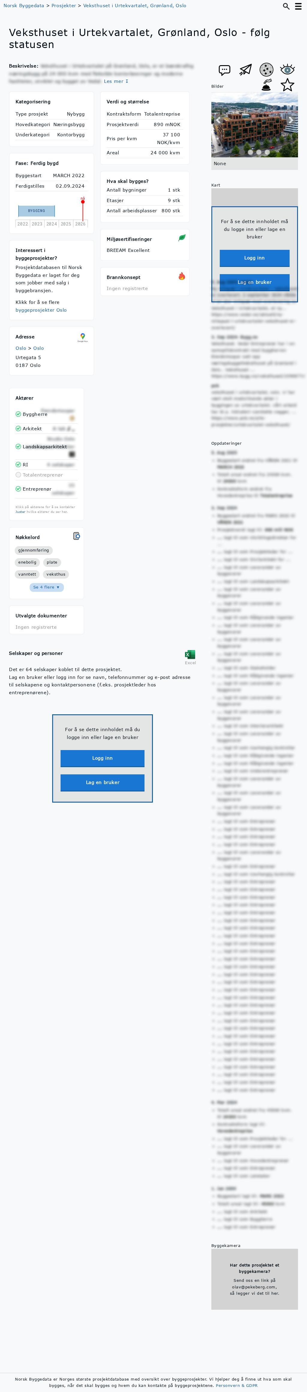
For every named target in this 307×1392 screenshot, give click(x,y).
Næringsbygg (69, 124)
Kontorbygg (71, 134)
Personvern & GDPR (237, 1385)
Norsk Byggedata (24, 5)
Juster (20, 511)
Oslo (21, 348)
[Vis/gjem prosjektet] (287, 69)
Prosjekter (64, 5)
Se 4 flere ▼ (46, 587)
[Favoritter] (287, 84)
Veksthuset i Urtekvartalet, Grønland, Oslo (134, 5)
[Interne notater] (224, 69)
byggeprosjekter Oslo (41, 310)
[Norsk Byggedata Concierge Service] (266, 84)
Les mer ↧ (116, 81)
